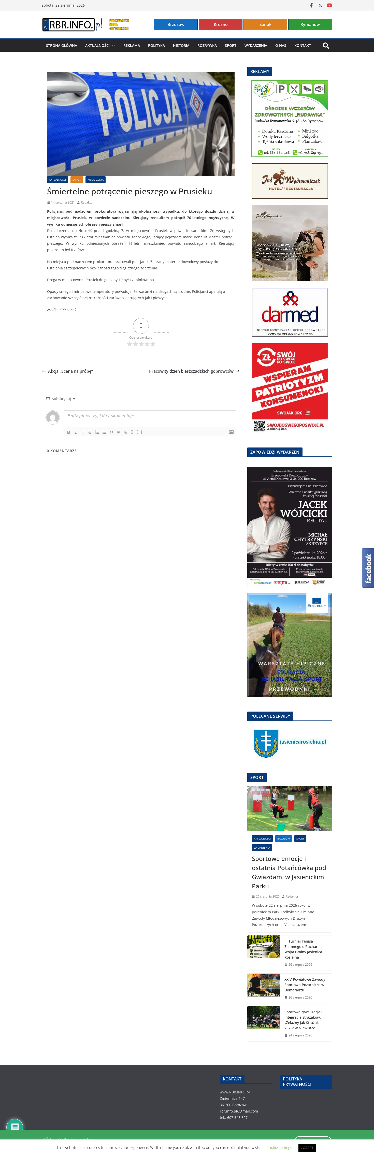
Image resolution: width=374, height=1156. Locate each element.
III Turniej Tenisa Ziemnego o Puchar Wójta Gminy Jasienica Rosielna (303, 949)
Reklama (131, 45)
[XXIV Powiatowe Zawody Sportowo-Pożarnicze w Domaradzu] (263, 988)
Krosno (221, 24)
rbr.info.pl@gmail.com (239, 1111)
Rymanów (310, 24)
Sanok (265, 24)
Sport (230, 45)
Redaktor (87, 202)
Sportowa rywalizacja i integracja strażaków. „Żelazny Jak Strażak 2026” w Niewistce (303, 1019)
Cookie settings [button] (279, 1147)
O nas (280, 45)
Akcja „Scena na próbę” (70, 371)
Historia (181, 45)
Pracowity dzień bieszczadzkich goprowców (191, 371)
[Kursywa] (75, 432)
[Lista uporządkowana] (97, 432)
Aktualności (97, 45)
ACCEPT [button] (307, 1147)
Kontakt (302, 45)
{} (132, 432)
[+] (139, 432)
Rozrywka (207, 45)
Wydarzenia (255, 45)
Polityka (156, 45)
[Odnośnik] (125, 432)
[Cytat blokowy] (111, 432)
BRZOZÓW (283, 838)
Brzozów (175, 24)
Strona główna (61, 45)
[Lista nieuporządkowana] (104, 432)
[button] (112, 45)
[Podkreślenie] (83, 432)
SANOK (77, 179)
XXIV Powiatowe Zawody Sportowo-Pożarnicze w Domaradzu (304, 984)
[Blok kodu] (118, 432)
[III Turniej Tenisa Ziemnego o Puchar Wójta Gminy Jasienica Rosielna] (263, 953)
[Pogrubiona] (68, 432)
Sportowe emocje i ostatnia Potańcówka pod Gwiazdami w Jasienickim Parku (289, 872)
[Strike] (90, 432)
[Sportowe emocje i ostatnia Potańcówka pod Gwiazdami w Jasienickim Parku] (289, 808)
